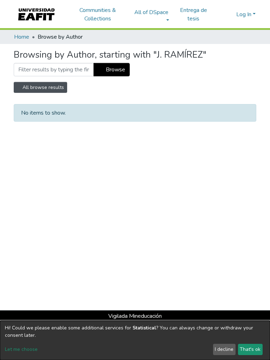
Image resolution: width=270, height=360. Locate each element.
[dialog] (135, 340)
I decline (224, 349)
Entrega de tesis (193, 14)
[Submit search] (219, 14)
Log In (243, 14)
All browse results (42, 87)
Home (21, 37)
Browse (114, 69)
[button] (229, 14)
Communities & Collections (97, 14)
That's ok (250, 349)
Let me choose (21, 349)
